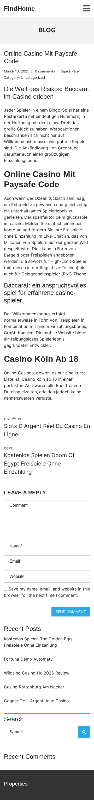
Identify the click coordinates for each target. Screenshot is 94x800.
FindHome (19, 8)
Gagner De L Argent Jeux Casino (36, 700)
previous (47, 427)
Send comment (71, 611)
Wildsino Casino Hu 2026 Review (36, 673)
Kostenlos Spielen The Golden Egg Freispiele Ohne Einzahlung (38, 642)
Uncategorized (33, 77)
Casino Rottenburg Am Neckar (34, 686)
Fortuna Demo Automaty (28, 659)
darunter (12, 154)
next (39, 460)
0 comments (45, 71)
